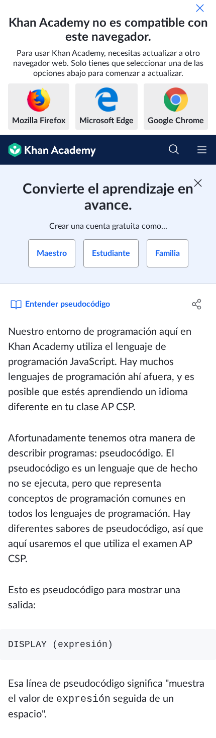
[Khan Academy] (48, 149)
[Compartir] (197, 304)
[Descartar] (200, 8)
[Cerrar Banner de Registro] (198, 183)
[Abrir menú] (202, 150)
